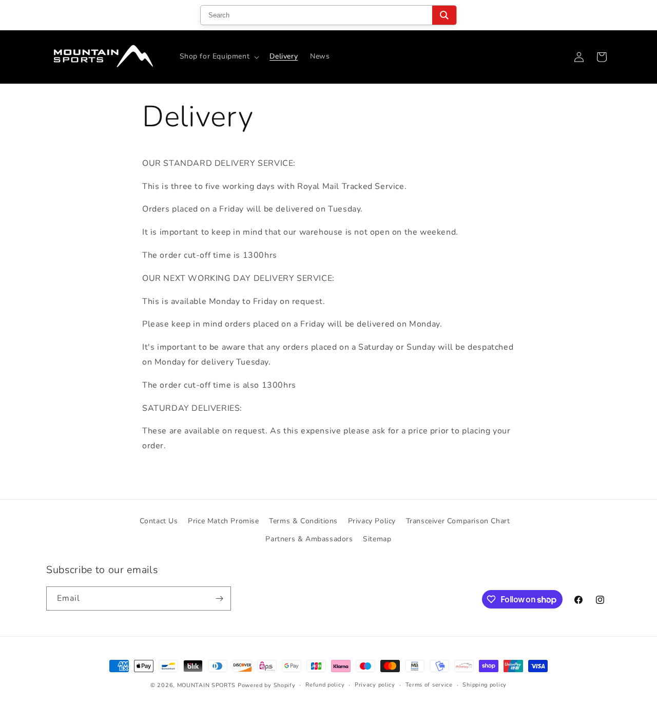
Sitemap (377, 539)
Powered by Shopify (267, 685)
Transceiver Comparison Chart (458, 521)
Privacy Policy (372, 521)
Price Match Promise (223, 521)
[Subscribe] (219, 598)
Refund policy (324, 685)
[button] (218, 56)
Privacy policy (375, 685)
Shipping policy (484, 685)
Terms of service (429, 685)
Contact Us (159, 521)
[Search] (444, 15)
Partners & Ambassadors (309, 539)
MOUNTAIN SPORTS (206, 685)
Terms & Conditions (303, 521)
